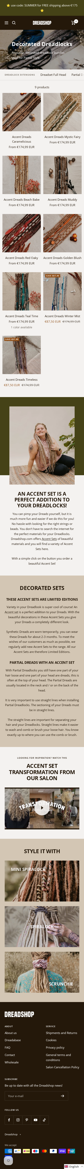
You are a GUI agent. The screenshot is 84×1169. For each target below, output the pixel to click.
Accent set (11, 612)
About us (11, 1033)
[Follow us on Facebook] (9, 1120)
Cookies (51, 1040)
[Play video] (42, 808)
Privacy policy (55, 1047)
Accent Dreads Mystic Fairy (62, 137)
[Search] (14, 23)
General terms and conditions (58, 1057)
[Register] (62, 1096)
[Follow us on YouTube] (35, 1120)
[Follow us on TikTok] (44, 1120)
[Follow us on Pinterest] (26, 1120)
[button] (74, 1166)
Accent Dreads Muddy (62, 199)
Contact (10, 1055)
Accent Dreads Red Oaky (21, 258)
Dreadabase (13, 1040)
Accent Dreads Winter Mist (62, 316)
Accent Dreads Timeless (22, 379)
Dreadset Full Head (53, 75)
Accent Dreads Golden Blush (62, 258)
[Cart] (73, 23)
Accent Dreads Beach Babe (21, 199)
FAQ (7, 1047)
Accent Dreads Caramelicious (21, 139)
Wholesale (12, 1062)
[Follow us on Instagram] (17, 1120)
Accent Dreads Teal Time (21, 316)
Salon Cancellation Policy (62, 1067)
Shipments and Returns (61, 1033)
